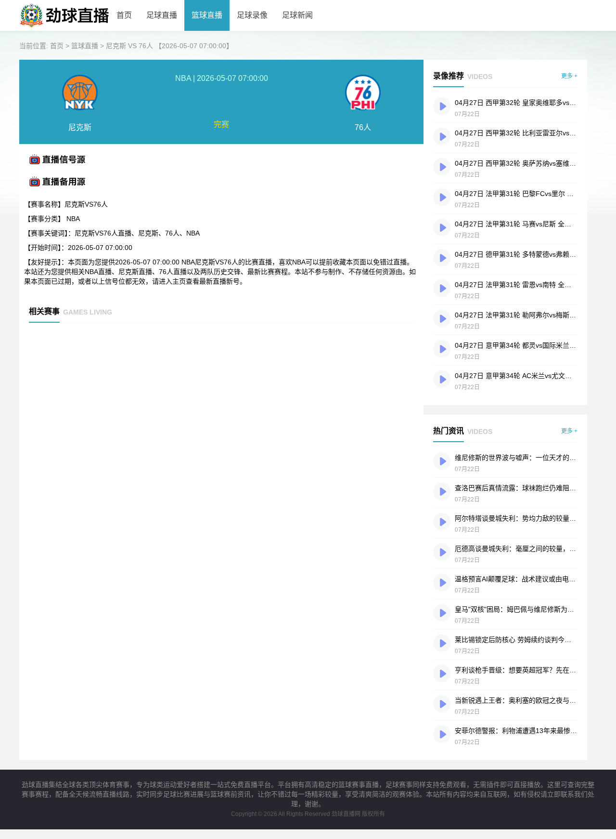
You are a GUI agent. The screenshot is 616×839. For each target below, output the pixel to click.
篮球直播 (207, 15)
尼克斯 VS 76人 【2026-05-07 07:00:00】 (169, 46)
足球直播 (161, 15)
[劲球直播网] (64, 29)
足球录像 (252, 15)
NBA (73, 219)
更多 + (569, 76)
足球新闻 (297, 15)
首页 (124, 15)
